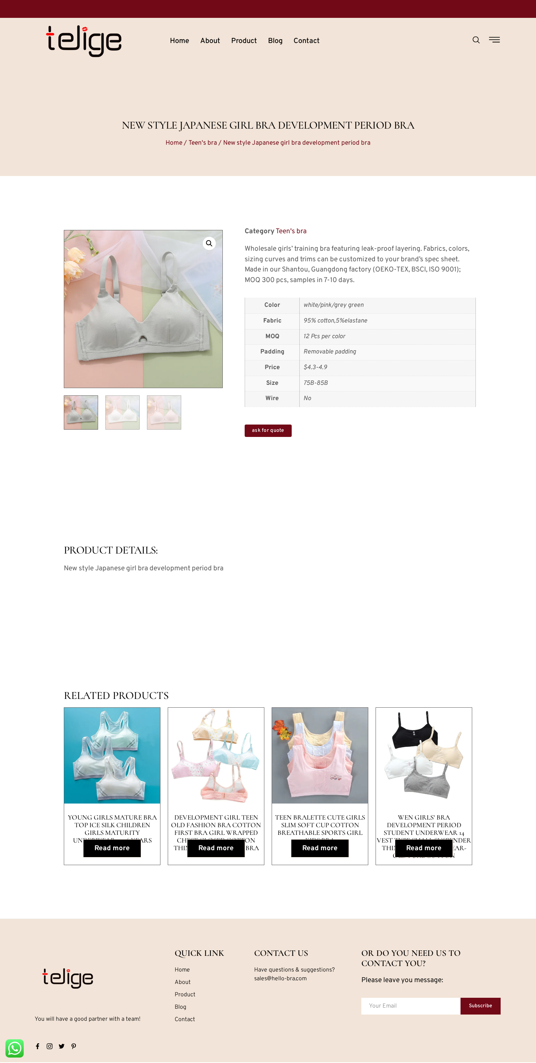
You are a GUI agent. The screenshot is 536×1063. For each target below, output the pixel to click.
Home (179, 41)
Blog (275, 41)
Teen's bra (203, 143)
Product (244, 41)
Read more (112, 848)
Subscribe (480, 1006)
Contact (307, 41)
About (210, 41)
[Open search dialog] (476, 41)
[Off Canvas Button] (494, 40)
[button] (209, 243)
